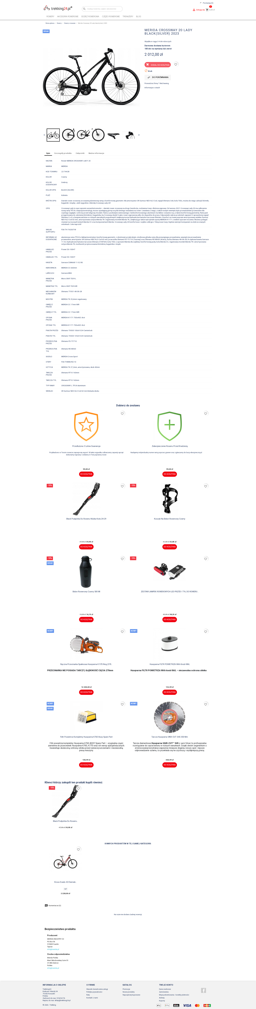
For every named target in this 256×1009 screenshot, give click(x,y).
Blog (138, 16)
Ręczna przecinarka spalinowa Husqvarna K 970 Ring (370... (86, 664)
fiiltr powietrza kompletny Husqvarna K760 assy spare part (86, 737)
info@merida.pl (53, 949)
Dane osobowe (165, 989)
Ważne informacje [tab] (96, 153)
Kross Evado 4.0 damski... (65, 882)
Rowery (50, 16)
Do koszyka (86, 474)
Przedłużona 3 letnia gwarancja (86, 446)
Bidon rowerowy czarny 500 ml (86, 591)
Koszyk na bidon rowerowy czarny (169, 519)
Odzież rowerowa (90, 16)
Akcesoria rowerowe (67, 16)
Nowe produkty (129, 992)
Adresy (162, 998)
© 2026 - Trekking (49, 1005)
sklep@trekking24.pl (63, 1000)
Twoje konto (166, 985)
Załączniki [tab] (80, 153)
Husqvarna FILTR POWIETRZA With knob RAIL (170, 664)
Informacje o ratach (152, 87)
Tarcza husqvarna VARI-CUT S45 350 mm (169, 737)
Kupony (162, 1001)
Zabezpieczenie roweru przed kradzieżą (170, 446)
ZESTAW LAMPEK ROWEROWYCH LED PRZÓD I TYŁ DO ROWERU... (170, 591)
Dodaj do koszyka (157, 64)
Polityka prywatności (94, 992)
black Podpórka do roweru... (65, 821)
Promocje (126, 989)
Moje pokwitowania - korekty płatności (174, 995)
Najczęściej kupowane (131, 995)
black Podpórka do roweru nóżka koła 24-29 (86, 519)
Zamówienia (164, 992)
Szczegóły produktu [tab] (63, 153)
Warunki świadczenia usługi (97, 989)
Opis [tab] (48, 153)
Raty (88, 995)
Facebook (203, 990)
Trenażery (128, 16)
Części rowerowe (111, 16)
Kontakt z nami (92, 998)
